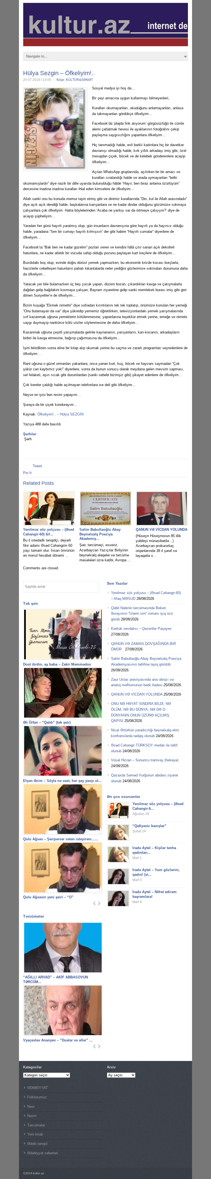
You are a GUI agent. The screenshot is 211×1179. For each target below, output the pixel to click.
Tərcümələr (36, 1125)
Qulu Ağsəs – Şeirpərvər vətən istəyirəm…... (60, 839)
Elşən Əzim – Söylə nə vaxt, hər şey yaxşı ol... (62, 781)
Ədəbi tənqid (37, 1144)
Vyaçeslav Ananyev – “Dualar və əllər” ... (58, 1040)
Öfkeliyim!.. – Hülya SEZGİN (60, 414)
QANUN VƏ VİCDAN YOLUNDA (161, 529)
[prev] (94, 903)
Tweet (37, 466)
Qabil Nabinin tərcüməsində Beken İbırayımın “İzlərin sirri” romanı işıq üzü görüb (142, 614)
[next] (99, 903)
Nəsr (31, 1106)
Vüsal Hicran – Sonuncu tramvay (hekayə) (144, 760)
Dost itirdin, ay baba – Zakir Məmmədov (57, 664)
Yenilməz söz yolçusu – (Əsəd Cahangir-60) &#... (48, 531)
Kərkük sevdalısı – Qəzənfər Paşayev (141, 629)
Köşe (60, 80)
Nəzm (32, 1116)
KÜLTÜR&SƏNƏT (79, 80)
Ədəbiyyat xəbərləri (42, 1153)
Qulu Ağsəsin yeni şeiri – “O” (49, 897)
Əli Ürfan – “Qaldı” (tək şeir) (47, 722)
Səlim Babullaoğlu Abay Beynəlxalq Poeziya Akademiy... (100, 534)
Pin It (27, 473)
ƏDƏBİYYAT (37, 1088)
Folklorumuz (37, 1097)
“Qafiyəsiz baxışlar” (149, 826)
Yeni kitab (35, 1134)
